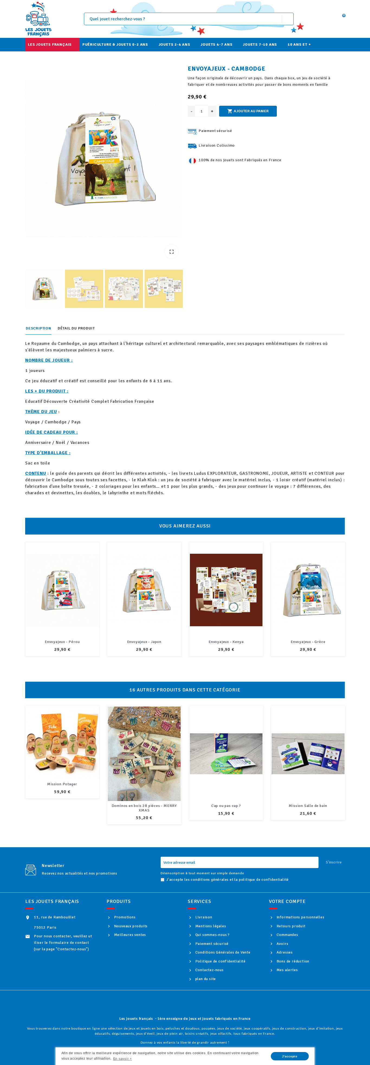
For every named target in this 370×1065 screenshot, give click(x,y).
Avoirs (281, 943)
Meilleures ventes (129, 934)
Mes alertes (286, 970)
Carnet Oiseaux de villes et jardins (308, 805)
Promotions (124, 917)
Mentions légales (210, 926)
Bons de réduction (292, 961)
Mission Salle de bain (226, 805)
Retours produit (290, 926)
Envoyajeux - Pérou (143, 641)
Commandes (286, 934)
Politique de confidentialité (220, 961)
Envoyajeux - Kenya (307, 641)
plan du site (205, 979)
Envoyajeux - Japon (226, 641)
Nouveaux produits (130, 926)
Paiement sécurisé (211, 943)
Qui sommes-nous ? (212, 934)
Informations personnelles (299, 917)
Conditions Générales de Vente (222, 952)
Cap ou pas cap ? (144, 805)
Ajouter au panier (248, 111)
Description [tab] (38, 328)
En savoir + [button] (122, 1059)
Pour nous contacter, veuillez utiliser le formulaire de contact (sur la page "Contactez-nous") (63, 942)
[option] (103, 159)
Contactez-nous (209, 970)
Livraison (203, 917)
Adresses (284, 952)
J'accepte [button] (289, 1056)
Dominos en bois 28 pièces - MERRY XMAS (62, 808)
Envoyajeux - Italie (62, 641)
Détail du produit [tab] (76, 328)
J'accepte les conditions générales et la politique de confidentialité (227, 879)
